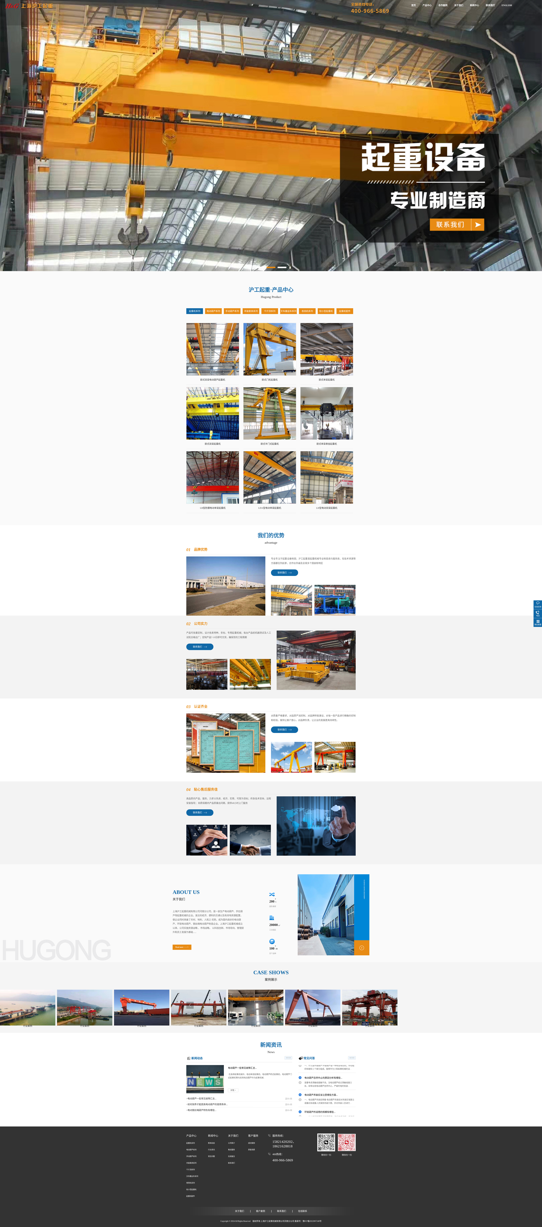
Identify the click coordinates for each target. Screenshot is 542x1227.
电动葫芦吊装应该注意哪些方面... (321, 1088)
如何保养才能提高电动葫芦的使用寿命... (207, 1104)
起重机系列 (194, 311)
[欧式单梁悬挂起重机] (326, 413)
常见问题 (211, 1156)
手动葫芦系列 (232, 311)
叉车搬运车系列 (288, 311)
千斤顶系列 (269, 311)
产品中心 (427, 5)
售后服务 (231, 1150)
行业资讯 (211, 1150)
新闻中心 (474, 5)
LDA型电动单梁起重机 (269, 508)
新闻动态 (197, 1058)
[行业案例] (27, 1008)
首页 (413, 5)
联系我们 (490, 5)
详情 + (233, 1090)
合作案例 (442, 5)
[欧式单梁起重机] (326, 349)
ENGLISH (507, 5)
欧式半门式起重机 (270, 444)
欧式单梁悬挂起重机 (327, 444)
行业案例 (27, 1026)
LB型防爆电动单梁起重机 (213, 508)
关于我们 (458, 5)
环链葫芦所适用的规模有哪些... (320, 1105)
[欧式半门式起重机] (269, 413)
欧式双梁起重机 (213, 444)
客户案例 (260, 1211)
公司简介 (231, 1143)
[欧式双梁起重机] (212, 413)
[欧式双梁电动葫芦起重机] (212, 349)
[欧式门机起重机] (269, 349)
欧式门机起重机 (270, 380)
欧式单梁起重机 (327, 380)
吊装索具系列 (251, 311)
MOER (288, 1058)
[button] (260, 267)
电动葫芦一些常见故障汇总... (242, 1068)
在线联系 (302, 1211)
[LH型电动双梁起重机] (326, 477)
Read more (179, 947)
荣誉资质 (251, 1150)
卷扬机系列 (307, 311)
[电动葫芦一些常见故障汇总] (205, 1079)
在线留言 (231, 1156)
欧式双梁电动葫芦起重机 (212, 380)
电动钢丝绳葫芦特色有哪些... (201, 1110)
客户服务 (253, 1135)
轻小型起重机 (326, 311)
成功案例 (251, 1143)
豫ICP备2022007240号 (312, 1221)
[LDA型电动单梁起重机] (269, 477)
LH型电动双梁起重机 (326, 508)
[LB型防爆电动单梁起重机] (212, 477)
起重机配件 (344, 311)
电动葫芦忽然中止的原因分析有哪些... (323, 1071)
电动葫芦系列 (213, 311)
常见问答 (309, 1058)
